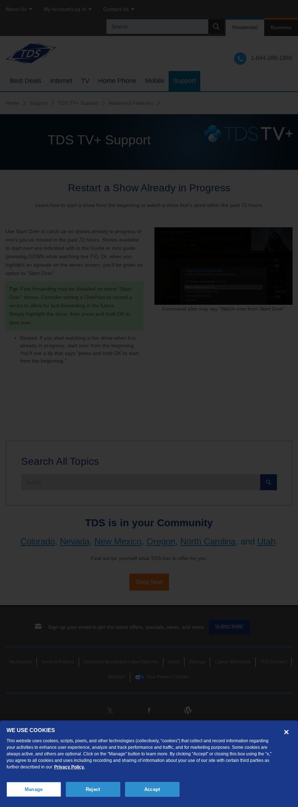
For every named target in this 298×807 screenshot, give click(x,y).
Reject (93, 789)
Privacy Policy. (69, 767)
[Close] (286, 732)
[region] (149, 763)
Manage (34, 789)
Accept (152, 789)
